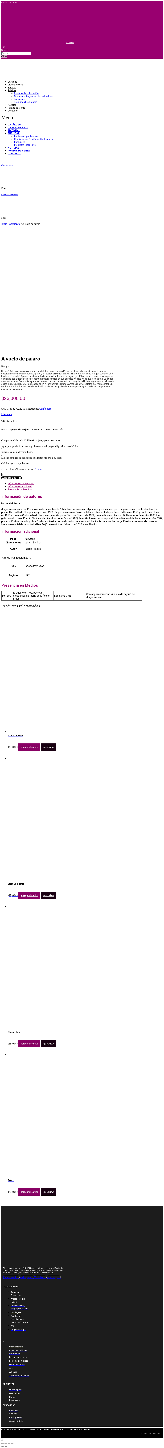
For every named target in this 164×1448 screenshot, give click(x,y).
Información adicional (20, 486)
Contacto (13, 110)
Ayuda (38, 469)
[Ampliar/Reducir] (12, 1443)
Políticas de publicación (26, 93)
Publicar (12, 90)
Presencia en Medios (20, 489)
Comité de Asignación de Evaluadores (33, 96)
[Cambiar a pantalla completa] (9, 1443)
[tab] (85, 483)
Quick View (48, 747)
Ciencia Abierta (15, 84)
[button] (56, 118)
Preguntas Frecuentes (25, 102)
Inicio (4, 223)
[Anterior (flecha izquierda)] (2, 1446)
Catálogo (12, 81)
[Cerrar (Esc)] (2, 1443)
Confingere (14, 223)
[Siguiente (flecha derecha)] (5, 1446)
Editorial (12, 87)
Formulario (19, 99)
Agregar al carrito (11, 478)
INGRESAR (70, 43)
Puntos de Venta (16, 107)
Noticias (12, 104)
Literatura (6, 414)
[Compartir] (5, 1443)
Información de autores (21, 483)
